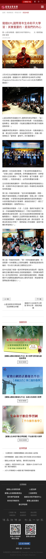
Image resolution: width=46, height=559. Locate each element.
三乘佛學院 (32, 493)
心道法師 (32, 489)
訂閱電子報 (27, 2)
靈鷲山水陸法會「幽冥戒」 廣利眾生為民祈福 (20, 460)
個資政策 (34, 515)
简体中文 (40, 2)
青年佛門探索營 (13, 497)
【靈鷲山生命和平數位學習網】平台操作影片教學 (23, 438)
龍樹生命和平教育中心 (32, 497)
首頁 (3, 12)
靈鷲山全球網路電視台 (13, 493)
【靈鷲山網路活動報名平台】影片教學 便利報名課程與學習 (23, 359)
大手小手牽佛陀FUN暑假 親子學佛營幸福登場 (20, 470)
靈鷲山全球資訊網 (13, 489)
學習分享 (18, 12)
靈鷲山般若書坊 (33, 501)
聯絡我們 (23, 512)
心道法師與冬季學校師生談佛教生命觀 (12, 305)
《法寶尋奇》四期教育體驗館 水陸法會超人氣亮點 (21, 453)
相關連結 (12, 515)
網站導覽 (34, 512)
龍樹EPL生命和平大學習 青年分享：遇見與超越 (33, 305)
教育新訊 (10, 12)
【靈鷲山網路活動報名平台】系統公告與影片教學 (22, 399)
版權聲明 (23, 515)
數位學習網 (23, 504)
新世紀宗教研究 (13, 501)
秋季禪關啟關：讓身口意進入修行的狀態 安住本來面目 (23, 457)
